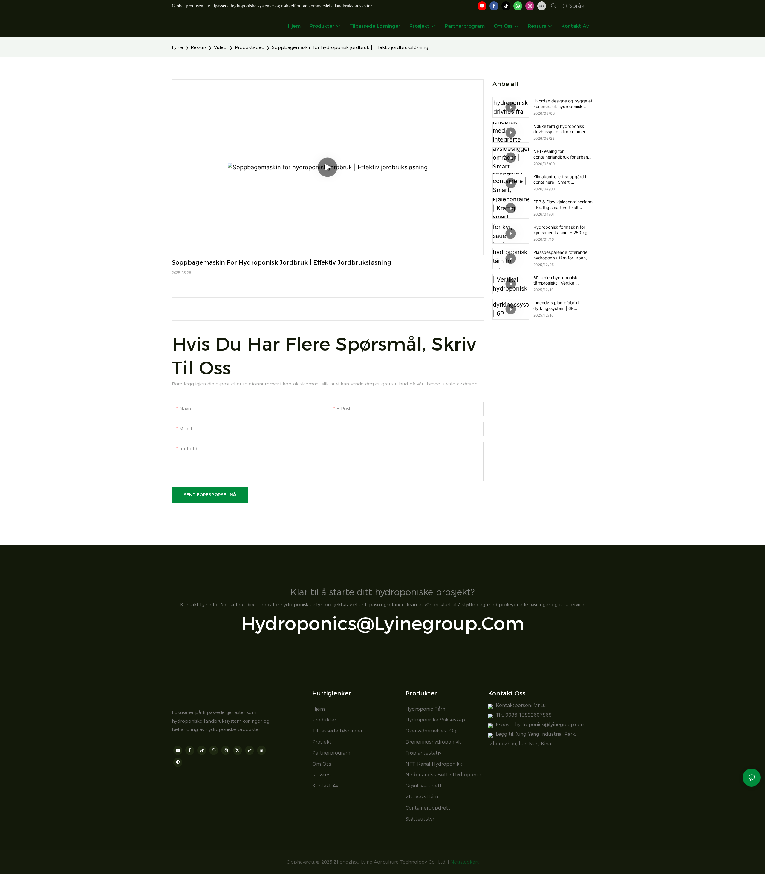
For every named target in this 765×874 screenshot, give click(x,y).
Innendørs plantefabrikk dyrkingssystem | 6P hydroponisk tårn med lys (558, 305)
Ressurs (198, 47)
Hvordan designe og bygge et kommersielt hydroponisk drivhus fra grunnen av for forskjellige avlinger (562, 103)
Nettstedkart (464, 862)
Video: (220, 47)
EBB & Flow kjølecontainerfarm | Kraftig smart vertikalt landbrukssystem (563, 204)
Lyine (177, 47)
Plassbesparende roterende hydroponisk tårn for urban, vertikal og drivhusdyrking (560, 255)
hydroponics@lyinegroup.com (550, 724)
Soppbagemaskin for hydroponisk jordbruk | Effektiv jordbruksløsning (350, 47)
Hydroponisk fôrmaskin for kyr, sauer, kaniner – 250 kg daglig (560, 230)
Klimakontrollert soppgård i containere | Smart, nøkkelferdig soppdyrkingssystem (559, 179)
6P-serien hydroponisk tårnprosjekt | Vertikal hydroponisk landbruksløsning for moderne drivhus (562, 280)
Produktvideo (249, 47)
